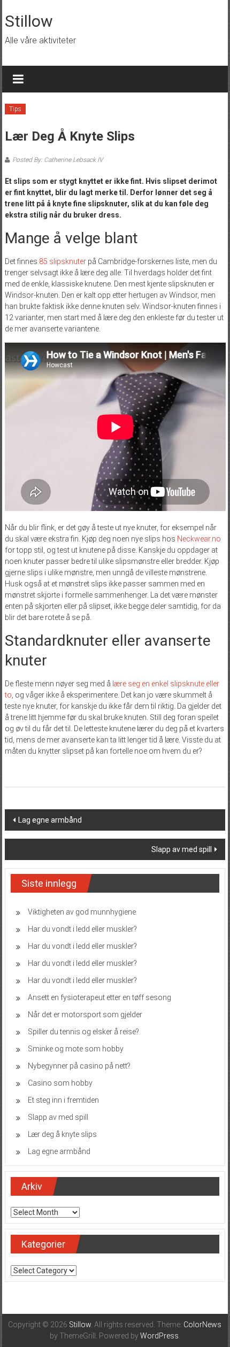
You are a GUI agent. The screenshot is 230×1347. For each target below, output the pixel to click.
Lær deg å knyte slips (62, 1134)
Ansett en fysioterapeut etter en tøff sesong (99, 997)
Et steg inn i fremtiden (63, 1100)
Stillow (29, 21)
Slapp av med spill (181, 849)
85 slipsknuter (62, 261)
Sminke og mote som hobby (76, 1048)
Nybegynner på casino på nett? (79, 1066)
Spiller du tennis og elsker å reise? (83, 1031)
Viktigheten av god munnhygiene (82, 912)
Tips (15, 109)
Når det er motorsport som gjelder (85, 1014)
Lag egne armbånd (50, 820)
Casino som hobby (60, 1083)
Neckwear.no (199, 539)
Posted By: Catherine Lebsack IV (57, 160)
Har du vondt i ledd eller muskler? (82, 929)
